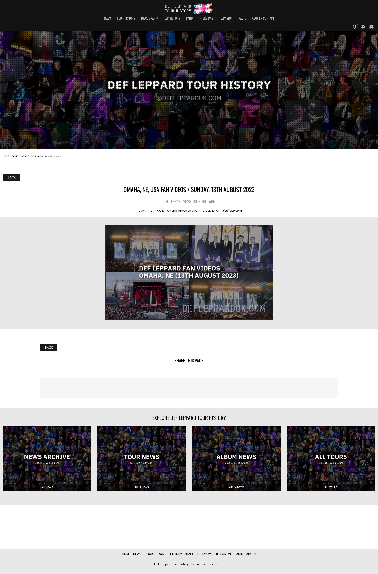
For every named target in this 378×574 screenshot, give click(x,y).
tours (150, 553)
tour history (126, 18)
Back (11, 177)
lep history (172, 18)
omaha (42, 156)
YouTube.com (232, 210)
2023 (33, 156)
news (107, 18)
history (176, 553)
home (6, 156)
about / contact (263, 18)
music (162, 553)
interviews (206, 18)
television (226, 18)
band (189, 18)
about (251, 553)
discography (150, 18)
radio (242, 18)
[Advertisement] (343, 159)
